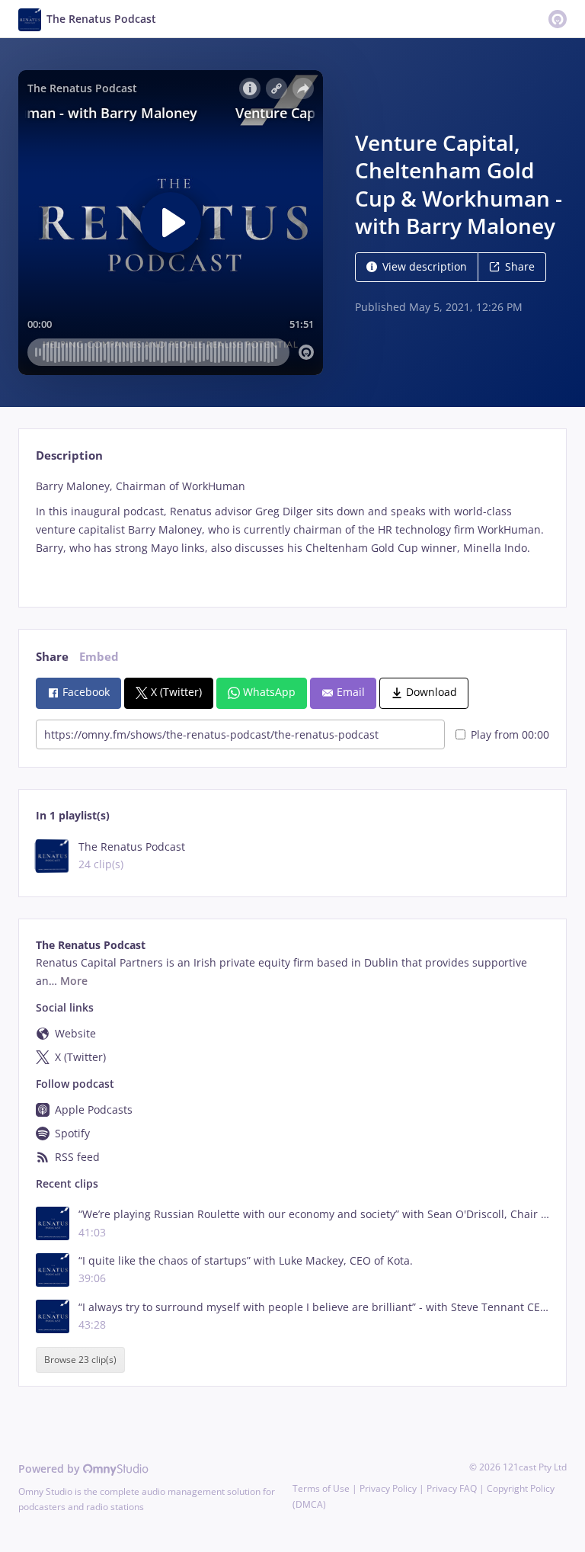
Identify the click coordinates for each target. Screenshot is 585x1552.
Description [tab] (69, 455)
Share (520, 266)
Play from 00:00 (510, 734)
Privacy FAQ (452, 1488)
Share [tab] (52, 657)
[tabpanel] (292, 530)
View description (424, 266)
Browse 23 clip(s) (80, 1360)
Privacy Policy (388, 1488)
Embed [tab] (99, 657)
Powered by (50, 1468)
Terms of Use (321, 1488)
